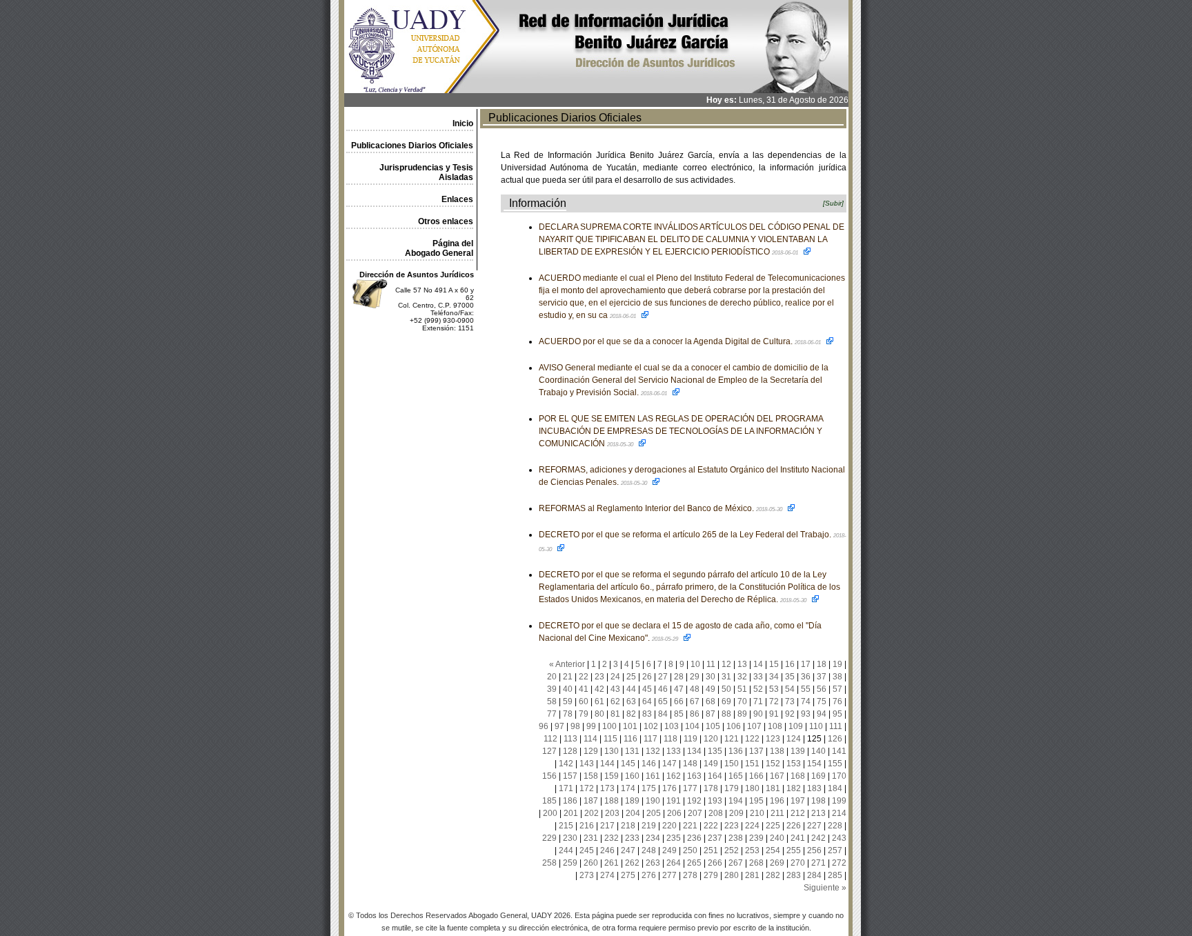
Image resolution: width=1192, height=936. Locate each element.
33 (758, 676)
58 (552, 701)
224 (752, 825)
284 (814, 875)
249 (669, 850)
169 (818, 776)
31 (726, 676)
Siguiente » (825, 888)
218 (628, 825)
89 (742, 714)
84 (663, 714)
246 (607, 850)
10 (695, 664)
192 (694, 801)
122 (752, 739)
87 (710, 714)
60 (583, 701)
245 (586, 850)
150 (731, 763)
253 (752, 850)
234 (653, 838)
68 (710, 701)
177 (690, 788)
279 (711, 875)
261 (611, 863)
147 (669, 763)
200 (550, 813)
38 (837, 676)
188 (611, 801)
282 (773, 875)
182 (793, 788)
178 (711, 788)
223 (731, 825)
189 (632, 801)
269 (777, 863)
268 (756, 863)
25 (631, 676)
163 (694, 776)
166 (756, 776)
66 (679, 701)
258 (549, 863)
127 (549, 751)
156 (549, 776)
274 (607, 875)
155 (835, 763)
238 (735, 838)
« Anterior (567, 664)
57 (837, 689)
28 (679, 676)
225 (773, 825)
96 (543, 726)
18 (821, 664)
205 (653, 813)
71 (758, 701)
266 (715, 863)
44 (631, 689)
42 (599, 689)
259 (570, 863)
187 (591, 801)
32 (742, 676)
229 (549, 838)
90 (758, 714)
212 (798, 813)
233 (632, 838)
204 (633, 813)
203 (612, 813)
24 (615, 676)
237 (715, 838)
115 (610, 739)
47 (679, 689)
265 (694, 863)
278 (690, 875)
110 (816, 726)
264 (673, 863)
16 (790, 664)
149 (711, 763)
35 (790, 676)
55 (806, 689)
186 (570, 801)
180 (752, 788)
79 (583, 714)
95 (837, 714)
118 (670, 739)
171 (566, 788)
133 (673, 751)
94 (821, 714)
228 (835, 825)
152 (773, 763)
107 (754, 726)
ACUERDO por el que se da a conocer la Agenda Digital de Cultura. (680, 341)
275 (628, 875)
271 (818, 863)
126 (835, 739)
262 (632, 863)
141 (839, 751)
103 (671, 726)
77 (552, 714)
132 (653, 751)
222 (711, 825)
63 (631, 701)
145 (628, 763)
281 (752, 875)
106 (733, 726)
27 (663, 676)
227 (814, 825)
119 (690, 739)
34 (774, 676)
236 (694, 838)
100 (609, 726)
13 (742, 664)
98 (575, 726)
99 (591, 726)
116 (630, 739)
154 (814, 763)
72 (774, 701)
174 (628, 788)
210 (757, 813)
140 (818, 751)
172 (586, 788)
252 (731, 850)
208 (715, 813)
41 (583, 689)
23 (599, 676)
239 (756, 838)
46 (663, 689)
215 (566, 825)
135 (715, 751)
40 (568, 689)
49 (710, 689)
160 (632, 776)
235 (673, 838)
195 (756, 801)
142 (566, 763)
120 (711, 739)
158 (591, 776)
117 (650, 739)
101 (630, 726)
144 (607, 763)
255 (793, 850)
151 (752, 763)
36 (806, 676)
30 (710, 676)
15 (774, 664)
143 (586, 763)
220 (669, 825)
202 (591, 813)
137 (756, 751)
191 (673, 801)
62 (615, 701)
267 (735, 863)
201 (571, 813)
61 (599, 701)
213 (818, 813)
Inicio (463, 123)
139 (798, 751)
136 (735, 751)
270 (798, 863)
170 (839, 776)
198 (818, 801)
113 (570, 739)
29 (694, 676)
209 (736, 813)
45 (647, 689)
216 (586, 825)
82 (631, 714)
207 (695, 813)
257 (835, 850)
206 (674, 813)
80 (599, 714)
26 (647, 676)
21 (568, 676)
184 (835, 788)
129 (591, 751)
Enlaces (457, 199)
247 (628, 850)
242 (818, 838)
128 (570, 751)
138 (777, 751)
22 (583, 676)
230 (570, 838)
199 (839, 801)
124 (793, 739)
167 (777, 776)
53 (774, 689)
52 (758, 689)
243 (839, 838)
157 (570, 776)
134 (694, 751)
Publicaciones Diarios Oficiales (412, 145)
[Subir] (833, 203)
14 (758, 664)
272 (839, 863)
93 (806, 714)
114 (590, 739)
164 (715, 776)
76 (837, 701)
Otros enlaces (445, 221)
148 (690, 763)
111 (835, 726)
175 (649, 788)
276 (649, 875)
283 (793, 875)
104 (692, 726)
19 (837, 664)
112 (550, 739)
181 (773, 788)
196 (777, 801)
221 (690, 825)
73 (790, 701)
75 (821, 701)
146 (649, 763)
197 (798, 801)
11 (710, 664)
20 (552, 676)
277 (669, 875)
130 (611, 751)
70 (742, 701)
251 (711, 850)
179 (731, 788)
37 (821, 676)
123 (773, 739)
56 (821, 689)
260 (591, 863)
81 (615, 714)
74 (806, 701)
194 (735, 801)
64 (647, 701)
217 (607, 825)
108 (775, 726)
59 (568, 701)
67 (694, 701)
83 (647, 714)
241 (798, 838)
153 (793, 763)
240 (777, 838)
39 (552, 689)
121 (731, 739)
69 (726, 701)
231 (591, 838)
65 (663, 701)
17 (806, 664)
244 (566, 850)
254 (773, 850)
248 (649, 850)
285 (835, 875)
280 (731, 875)
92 (790, 714)
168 (798, 776)
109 (795, 726)
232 (611, 838)
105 (713, 726)
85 (679, 714)
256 (814, 850)
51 (742, 689)
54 (790, 689)
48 (694, 689)
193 (715, 801)
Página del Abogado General (439, 248)
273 (586, 875)
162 (673, 776)
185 (549, 801)
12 (726, 664)
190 (653, 801)
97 (559, 726)
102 (651, 726)
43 (615, 689)
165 (735, 776)
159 (611, 776)
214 (839, 813)
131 (632, 751)
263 (653, 863)
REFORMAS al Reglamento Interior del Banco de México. (661, 508)
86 (694, 714)
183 (814, 788)
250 (690, 850)
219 (649, 825)
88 (726, 714)
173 (607, 788)
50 (726, 689)
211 (777, 813)
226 (793, 825)
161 (653, 776)
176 (669, 788)
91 (774, 714)
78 (568, 714)
